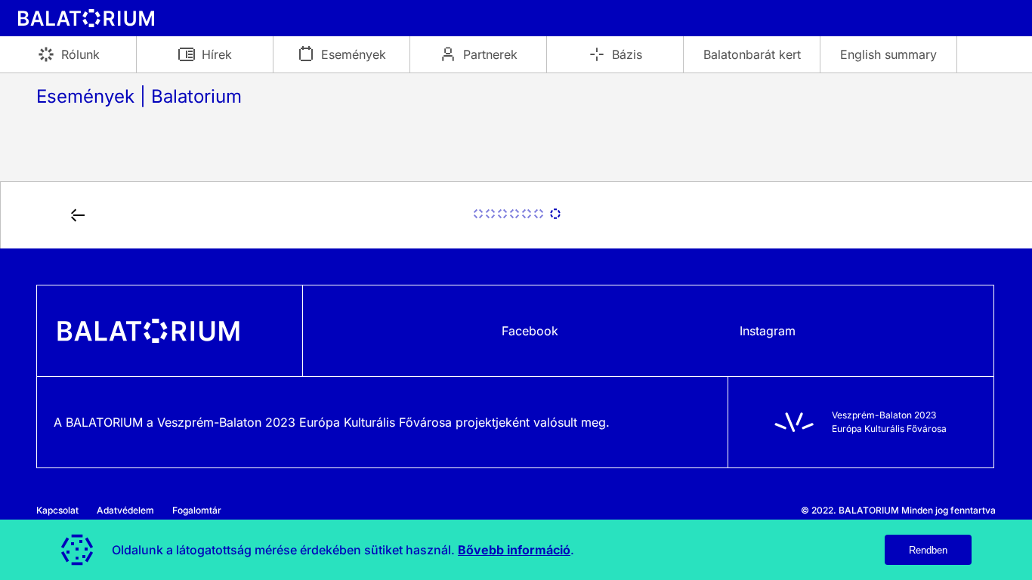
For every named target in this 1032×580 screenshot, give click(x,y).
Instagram (768, 330)
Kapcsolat (57, 510)
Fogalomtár (196, 510)
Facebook (530, 330)
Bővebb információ (514, 549)
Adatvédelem (125, 510)
